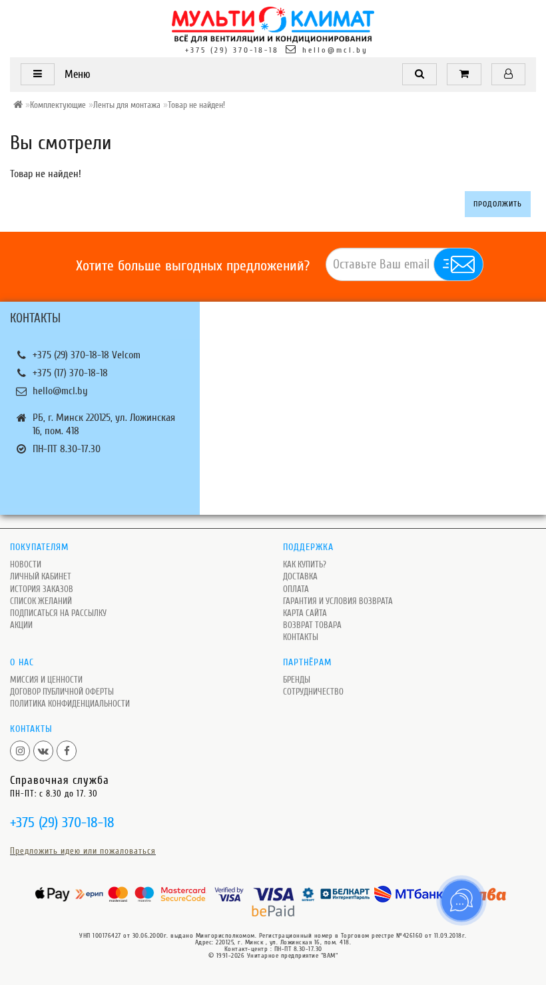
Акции (21, 625)
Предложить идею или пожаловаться (83, 851)
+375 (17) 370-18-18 (70, 373)
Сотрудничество (313, 692)
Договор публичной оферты (62, 692)
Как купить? (304, 564)
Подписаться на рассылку (58, 613)
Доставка (300, 576)
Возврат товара (312, 625)
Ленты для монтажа (126, 105)
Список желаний (41, 601)
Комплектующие (58, 105)
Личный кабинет (40, 576)
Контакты (300, 637)
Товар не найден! (196, 105)
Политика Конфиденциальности (70, 704)
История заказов (41, 589)
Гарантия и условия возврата (338, 601)
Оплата (296, 589)
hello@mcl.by (335, 50)
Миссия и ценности (46, 680)
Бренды (296, 680)
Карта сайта (305, 613)
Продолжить (497, 203)
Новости (25, 564)
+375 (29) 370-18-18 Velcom (86, 355)
